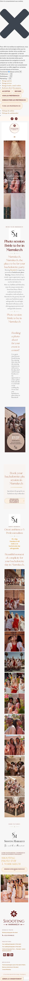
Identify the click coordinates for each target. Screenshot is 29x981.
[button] (14, 24)
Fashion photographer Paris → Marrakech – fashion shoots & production (13, 949)
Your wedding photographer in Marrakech (11, 944)
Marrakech (13, 270)
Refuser (18, 91)
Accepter (6, 91)
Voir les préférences (10, 95)
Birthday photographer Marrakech (10, 932)
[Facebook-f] (12, 118)
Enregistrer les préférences (14, 100)
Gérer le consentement (12, 979)
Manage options (7, 81)
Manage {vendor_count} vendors (11, 85)
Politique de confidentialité (10, 113)
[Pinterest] (11, 954)
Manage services (7, 83)
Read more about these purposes (11, 88)
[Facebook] (4, 954)
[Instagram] (16, 118)
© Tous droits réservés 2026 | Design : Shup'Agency (14, 974)
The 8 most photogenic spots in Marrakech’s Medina (13, 964)
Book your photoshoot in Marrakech (10, 967)
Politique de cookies (8, 111)
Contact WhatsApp (6, 969)
